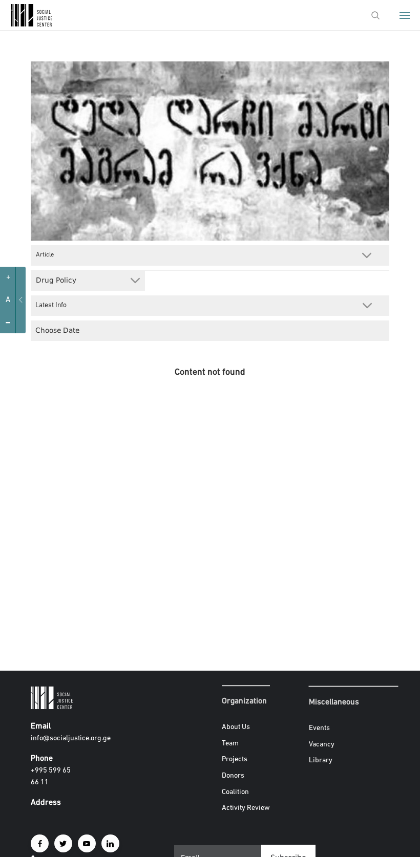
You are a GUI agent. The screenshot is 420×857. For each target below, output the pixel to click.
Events (319, 728)
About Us (236, 727)
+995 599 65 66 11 (51, 776)
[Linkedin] (110, 843)
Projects (234, 760)
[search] (375, 15)
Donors (233, 776)
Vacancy (321, 744)
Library (320, 760)
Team (230, 743)
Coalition (235, 792)
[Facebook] (40, 843)
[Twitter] (63, 843)
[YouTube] (87, 843)
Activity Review (246, 808)
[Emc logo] (27, 24)
